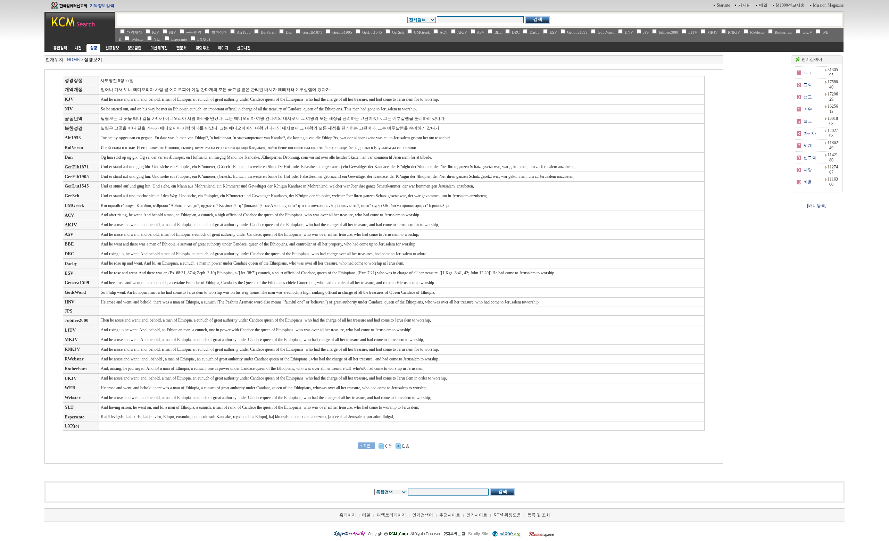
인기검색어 (422, 515)
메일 (763, 5)
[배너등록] (816, 205)
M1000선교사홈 (790, 5)
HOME (73, 59)
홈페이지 (347, 515)
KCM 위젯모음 (507, 515)
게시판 (744, 5)
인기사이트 (476, 515)
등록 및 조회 (538, 515)
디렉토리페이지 (391, 515)
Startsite (723, 5)
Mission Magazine (828, 5)
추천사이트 (449, 515)
